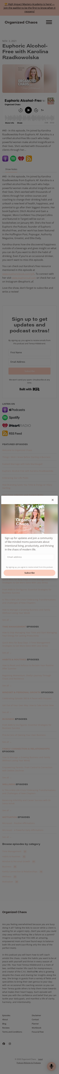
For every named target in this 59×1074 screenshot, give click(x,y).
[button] (52, 500)
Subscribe (30, 572)
